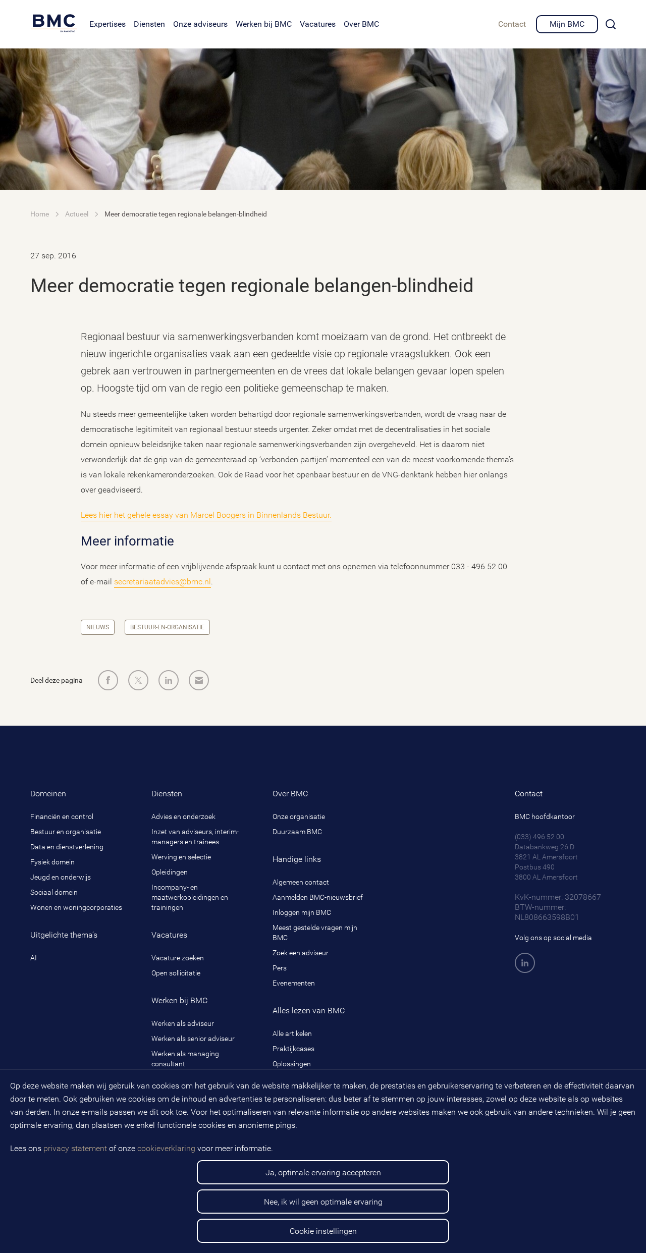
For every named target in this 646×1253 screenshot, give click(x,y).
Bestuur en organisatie (65, 832)
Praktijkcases (293, 1049)
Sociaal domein (54, 892)
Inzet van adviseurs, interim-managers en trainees (195, 837)
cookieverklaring (166, 1148)
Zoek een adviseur (301, 953)
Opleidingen (169, 872)
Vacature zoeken (177, 958)
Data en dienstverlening (66, 847)
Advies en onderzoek (183, 816)
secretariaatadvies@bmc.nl (162, 581)
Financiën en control (61, 816)
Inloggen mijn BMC (302, 912)
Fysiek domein (52, 862)
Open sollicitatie (175, 973)
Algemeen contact (301, 882)
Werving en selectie (181, 857)
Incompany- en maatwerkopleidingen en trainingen (189, 897)
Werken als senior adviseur (193, 1038)
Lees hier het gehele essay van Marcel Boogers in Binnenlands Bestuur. (206, 515)
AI (33, 958)
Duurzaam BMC (297, 832)
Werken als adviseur (182, 1023)
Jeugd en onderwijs (60, 877)
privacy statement (75, 1148)
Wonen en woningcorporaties (76, 907)
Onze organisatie (299, 816)
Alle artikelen (292, 1033)
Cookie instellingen (323, 1231)
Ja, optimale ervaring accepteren (323, 1172)
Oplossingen (292, 1064)
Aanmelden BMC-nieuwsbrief (318, 897)
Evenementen (294, 983)
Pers (280, 968)
